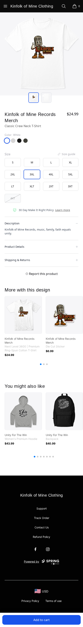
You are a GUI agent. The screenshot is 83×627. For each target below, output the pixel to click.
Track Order (41, 518)
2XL (12, 174)
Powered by (31, 561)
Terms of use (53, 600)
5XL (70, 174)
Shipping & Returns (17, 260)
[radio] (13, 162)
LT (12, 186)
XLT (32, 186)
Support (41, 508)
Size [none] (7, 154)
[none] (66, 154)
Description (12, 223)
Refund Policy (41, 536)
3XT (70, 186)
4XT (12, 198)
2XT (51, 186)
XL (70, 162)
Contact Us (42, 527)
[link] (23, 315)
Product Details (14, 246)
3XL (32, 174)
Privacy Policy (30, 600)
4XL (51, 174)
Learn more (62, 210)
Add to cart (41, 620)
